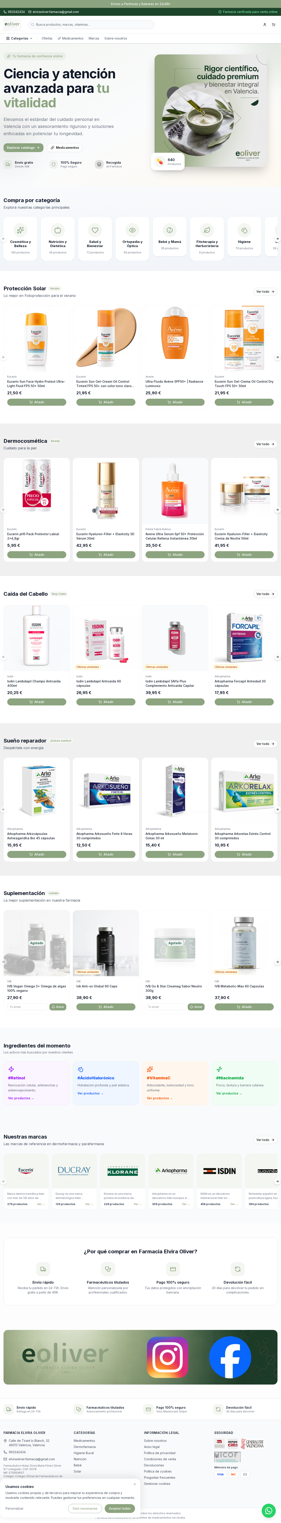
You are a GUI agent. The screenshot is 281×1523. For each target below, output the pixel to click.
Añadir (39, 402)
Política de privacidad (159, 1453)
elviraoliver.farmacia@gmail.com (32, 1459)
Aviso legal (152, 1447)
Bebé (78, 1465)
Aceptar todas (120, 1508)
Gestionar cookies (157, 1483)
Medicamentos (72, 38)
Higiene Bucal (84, 1453)
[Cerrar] (135, 1484)
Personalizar (14, 1508)
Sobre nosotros (115, 38)
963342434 (17, 1452)
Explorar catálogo (21, 147)
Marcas (94, 38)
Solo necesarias (85, 1508)
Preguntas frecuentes (159, 1477)
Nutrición (80, 1459)
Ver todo (262, 291)
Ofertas (47, 38)
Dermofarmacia (85, 1447)
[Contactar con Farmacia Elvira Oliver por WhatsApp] (269, 1511)
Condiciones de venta (160, 1459)
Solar (77, 1471)
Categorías (19, 38)
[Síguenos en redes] (140, 1357)
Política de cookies (158, 1471)
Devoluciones (154, 1465)
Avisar (60, 1006)
